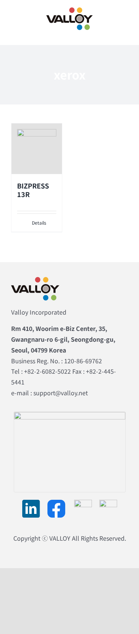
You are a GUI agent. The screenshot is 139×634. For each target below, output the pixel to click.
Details (39, 222)
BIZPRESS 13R (33, 190)
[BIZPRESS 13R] (36, 148)
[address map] (69, 415)
